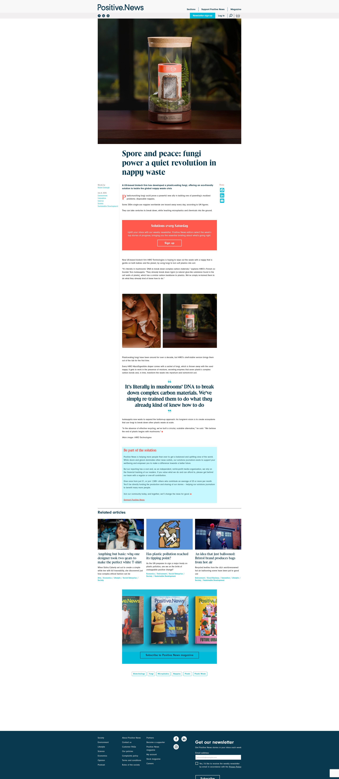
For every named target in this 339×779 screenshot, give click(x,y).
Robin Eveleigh (103, 188)
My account (151, 754)
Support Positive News (213, 9)
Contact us (126, 742)
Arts (99, 578)
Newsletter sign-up (202, 15)
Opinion (101, 760)
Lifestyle (117, 578)
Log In (221, 15)
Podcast (101, 765)
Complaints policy (130, 756)
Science (101, 201)
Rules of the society (131, 765)
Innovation (102, 198)
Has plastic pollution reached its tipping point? (167, 556)
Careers (150, 763)
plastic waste (200, 674)
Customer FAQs (129, 747)
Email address (202, 753)
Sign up (169, 243)
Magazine (236, 9)
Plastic (187, 674)
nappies (176, 674)
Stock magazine (153, 759)
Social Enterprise (130, 578)
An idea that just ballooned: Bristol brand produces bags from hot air (215, 558)
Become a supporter (155, 742)
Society (100, 203)
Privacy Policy (235, 767)
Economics (107, 578)
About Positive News (131, 738)
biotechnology (139, 674)
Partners (150, 738)
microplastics (163, 674)
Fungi (151, 674)
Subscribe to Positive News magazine (169, 655)
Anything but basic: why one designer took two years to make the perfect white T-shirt (120, 558)
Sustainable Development (108, 206)
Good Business (213, 578)
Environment (102, 195)
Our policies (127, 751)
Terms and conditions (131, 760)
